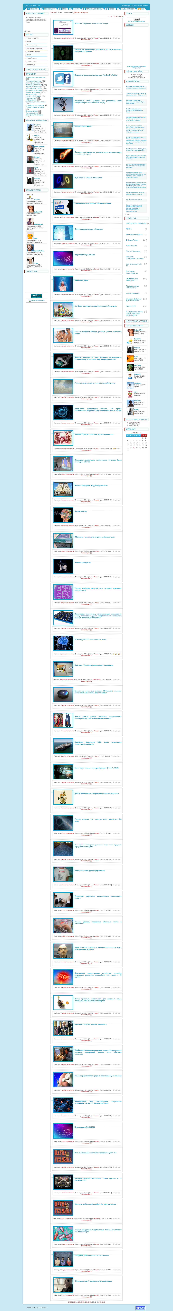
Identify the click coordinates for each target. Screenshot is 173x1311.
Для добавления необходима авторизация (136, 67)
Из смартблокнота (132, 293)
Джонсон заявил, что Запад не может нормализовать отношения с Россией (136, 119)
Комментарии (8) (86, 347)
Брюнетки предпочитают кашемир (134, 257)
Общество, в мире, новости (35, 102)
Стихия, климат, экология (35, 107)
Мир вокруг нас (31, 94)
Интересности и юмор (34, 88)
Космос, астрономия (33, 92)
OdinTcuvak (96, 679)
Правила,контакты (94, 9)
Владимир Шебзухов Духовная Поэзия (133, 300)
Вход (64, 9)
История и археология (34, 90)
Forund (96, 63)
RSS (142, 9)
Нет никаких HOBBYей (134, 234)
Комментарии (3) (86, 424)
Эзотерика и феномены (34, 115)
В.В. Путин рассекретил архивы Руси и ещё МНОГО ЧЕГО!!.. (134, 313)
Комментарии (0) (86, 65)
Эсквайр (96, 500)
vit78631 (96, 448)
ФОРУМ (76, 9)
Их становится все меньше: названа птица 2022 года (135, 193)
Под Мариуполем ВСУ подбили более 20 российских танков (136, 149)
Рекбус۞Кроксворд (133, 251)
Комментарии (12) (86, 322)
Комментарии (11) (86, 681)
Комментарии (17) (86, 1091)
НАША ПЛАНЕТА (134, 422)
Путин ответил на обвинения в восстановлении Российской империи (136, 157)
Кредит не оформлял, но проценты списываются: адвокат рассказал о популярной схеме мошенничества (134, 208)
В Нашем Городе (132, 240)
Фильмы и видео (32, 111)
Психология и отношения (35, 105)
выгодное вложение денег (136, 21)
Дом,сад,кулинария (33, 83)
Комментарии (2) (86, 245)
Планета (96, 38)
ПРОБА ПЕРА (131, 306)
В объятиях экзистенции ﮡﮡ (132, 272)
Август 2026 (136, 433)
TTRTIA (128, 229)
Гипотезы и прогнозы (33, 81)
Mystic (96, 243)
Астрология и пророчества (35, 77)
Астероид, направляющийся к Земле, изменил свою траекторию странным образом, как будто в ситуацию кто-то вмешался (136, 140)
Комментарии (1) (86, 39)
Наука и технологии (33, 96)
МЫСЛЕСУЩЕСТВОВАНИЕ (136, 223)
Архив (111, 9)
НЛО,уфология (31, 100)
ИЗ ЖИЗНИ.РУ (134, 425)
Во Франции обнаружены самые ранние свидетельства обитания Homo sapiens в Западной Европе (136, 175)
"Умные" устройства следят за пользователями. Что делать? (136, 94)
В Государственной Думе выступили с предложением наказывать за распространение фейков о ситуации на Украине (135, 129)
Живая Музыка (131, 245)
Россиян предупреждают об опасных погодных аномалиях (136, 87)
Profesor (96, 192)
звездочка (96, 1218)
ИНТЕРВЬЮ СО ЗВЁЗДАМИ (132, 279)
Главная (33, 9)
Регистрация (49, 9)
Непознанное (31, 98)
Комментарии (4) (86, 989)
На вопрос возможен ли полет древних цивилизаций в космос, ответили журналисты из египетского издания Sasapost (136, 185)
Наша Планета (127, 9)
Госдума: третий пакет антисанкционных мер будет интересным (135, 102)
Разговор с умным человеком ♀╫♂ (132, 287)
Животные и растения (34, 85)
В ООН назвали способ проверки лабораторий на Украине (134, 110)
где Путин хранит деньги (134, 199)
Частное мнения (32, 113)
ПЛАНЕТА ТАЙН (134, 424)
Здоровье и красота (33, 87)
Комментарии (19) (86, 963)
